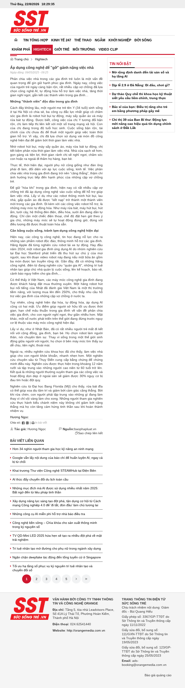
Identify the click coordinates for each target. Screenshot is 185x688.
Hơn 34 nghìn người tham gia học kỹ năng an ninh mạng (52, 449)
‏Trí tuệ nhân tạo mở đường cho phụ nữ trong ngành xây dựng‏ (56, 548)
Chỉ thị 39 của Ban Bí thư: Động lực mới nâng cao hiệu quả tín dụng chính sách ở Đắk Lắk (141, 124)
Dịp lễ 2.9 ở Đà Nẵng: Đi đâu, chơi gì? (141, 85)
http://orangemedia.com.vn (86, 630)
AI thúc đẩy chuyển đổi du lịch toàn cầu (40, 479)
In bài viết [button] (41, 422)
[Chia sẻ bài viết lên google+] (27, 422)
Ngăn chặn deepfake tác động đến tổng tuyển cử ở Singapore (56, 557)
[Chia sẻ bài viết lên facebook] (23, 422)
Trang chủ (21, 59)
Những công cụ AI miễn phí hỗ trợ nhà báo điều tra (48, 514)
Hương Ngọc (19, 417)
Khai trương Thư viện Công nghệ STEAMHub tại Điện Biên (54, 470)
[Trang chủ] (16, 40)
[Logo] (29, 608)
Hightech (41, 59)
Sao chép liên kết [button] (90, 433)
